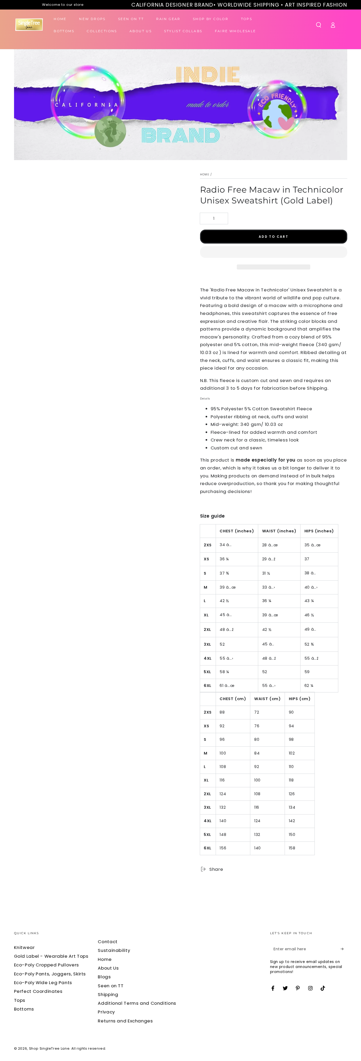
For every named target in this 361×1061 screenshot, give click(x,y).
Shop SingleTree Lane (49, 1048)
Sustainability (114, 950)
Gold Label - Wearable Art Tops (51, 956)
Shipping (108, 994)
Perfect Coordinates (38, 991)
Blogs (104, 977)
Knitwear (24, 947)
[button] (273, 253)
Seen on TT (110, 986)
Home (204, 174)
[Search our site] (318, 25)
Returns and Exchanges (125, 1021)
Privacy (106, 1012)
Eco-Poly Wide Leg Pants (43, 982)
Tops (20, 1000)
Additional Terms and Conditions (137, 1003)
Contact (107, 941)
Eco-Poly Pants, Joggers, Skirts (50, 974)
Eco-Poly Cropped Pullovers (46, 965)
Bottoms (24, 1009)
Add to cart (273, 236)
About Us (108, 968)
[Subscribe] (344, 949)
